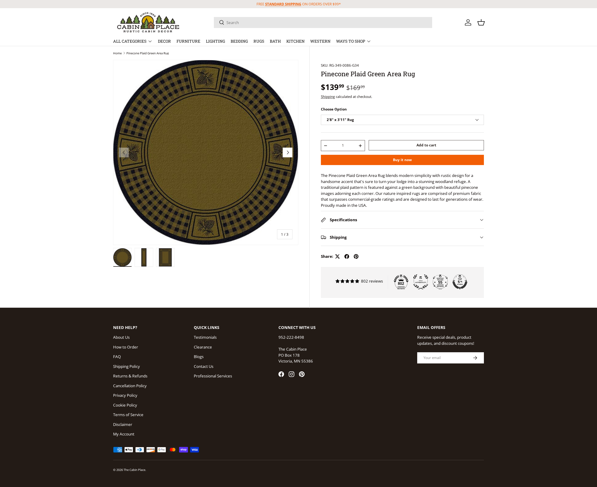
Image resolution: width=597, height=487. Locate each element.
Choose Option (334, 109)
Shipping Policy (126, 366)
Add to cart (426, 145)
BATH (275, 41)
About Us (121, 337)
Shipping (328, 96)
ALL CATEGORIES (129, 41)
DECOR (164, 41)
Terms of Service (128, 414)
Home (117, 53)
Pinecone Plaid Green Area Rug (147, 53)
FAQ (117, 356)
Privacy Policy (125, 395)
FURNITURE (188, 41)
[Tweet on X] (337, 256)
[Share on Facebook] (346, 256)
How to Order (125, 347)
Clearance (203, 347)
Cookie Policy (125, 405)
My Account (123, 434)
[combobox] (323, 22)
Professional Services (213, 376)
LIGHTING (215, 41)
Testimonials (205, 337)
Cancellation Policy (130, 385)
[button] (481, 22)
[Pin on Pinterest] (356, 256)
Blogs (199, 356)
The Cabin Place (134, 470)
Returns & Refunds (130, 376)
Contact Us (203, 366)
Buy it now (402, 160)
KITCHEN (295, 41)
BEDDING (239, 41)
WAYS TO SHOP (350, 41)
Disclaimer (122, 424)
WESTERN (320, 41)
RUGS (258, 41)
